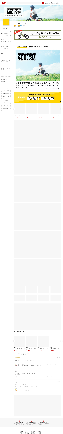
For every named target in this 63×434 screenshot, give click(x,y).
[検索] (43, 3)
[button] (59, 1)
